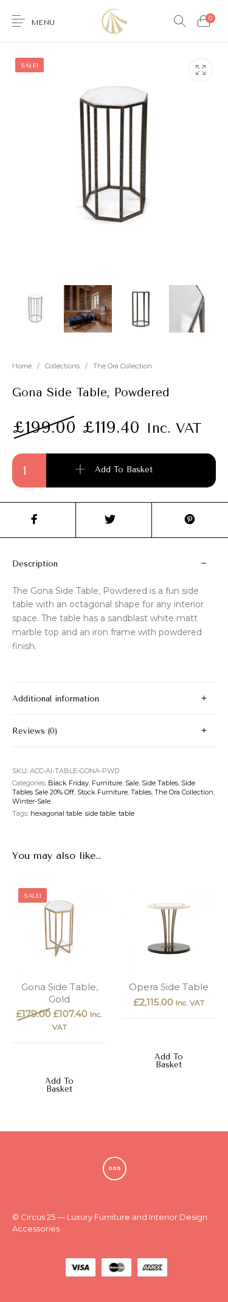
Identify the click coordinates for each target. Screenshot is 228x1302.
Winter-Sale (31, 801)
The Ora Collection (122, 366)
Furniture (107, 783)
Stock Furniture (102, 792)
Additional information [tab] (55, 698)
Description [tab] (35, 563)
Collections (62, 366)
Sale (132, 783)
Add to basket (124, 469)
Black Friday (68, 783)
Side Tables (160, 783)
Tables (141, 792)
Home (22, 366)
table (126, 813)
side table (100, 813)
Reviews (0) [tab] (34, 730)
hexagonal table (56, 813)
